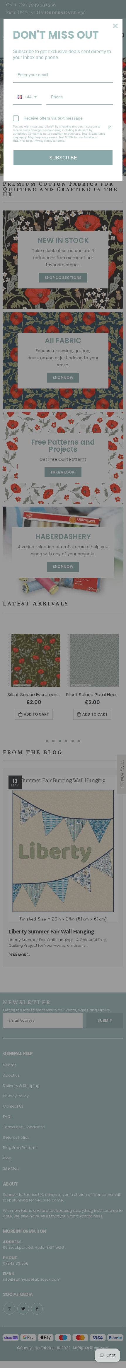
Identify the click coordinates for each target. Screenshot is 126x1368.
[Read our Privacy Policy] (109, 127)
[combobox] (27, 97)
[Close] (115, 26)
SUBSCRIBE (63, 157)
